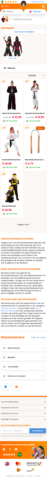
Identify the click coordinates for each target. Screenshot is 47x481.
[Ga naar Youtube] (16, 449)
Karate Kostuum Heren (35, 113)
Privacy (29, 476)
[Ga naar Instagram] (4, 449)
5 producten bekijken (24, 32)
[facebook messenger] (5, 387)
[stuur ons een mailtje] (16, 387)
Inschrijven (37, 430)
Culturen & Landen (9, 308)
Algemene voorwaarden (15, 476)
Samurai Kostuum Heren (12, 113)
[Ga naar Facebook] (10, 449)
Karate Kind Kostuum (11, 160)
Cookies (37, 476)
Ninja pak (13, 58)
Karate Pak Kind (9, 206)
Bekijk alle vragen (38, 337)
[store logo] (23, 4)
